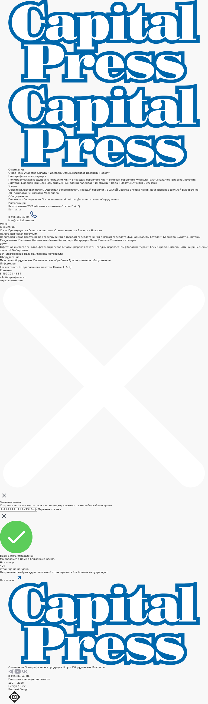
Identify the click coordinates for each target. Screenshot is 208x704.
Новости (104, 172)
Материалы (51, 192)
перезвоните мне (11, 280)
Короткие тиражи (137, 246)
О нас (12, 172)
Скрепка (124, 189)
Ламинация (148, 189)
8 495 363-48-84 (19, 216)
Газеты (153, 179)
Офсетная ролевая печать (62, 189)
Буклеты (190, 179)
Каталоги (164, 179)
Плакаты (125, 182)
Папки (115, 182)
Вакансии (92, 172)
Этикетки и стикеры (144, 182)
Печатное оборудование (24, 199)
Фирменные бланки (66, 182)
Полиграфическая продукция (27, 176)
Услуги (12, 186)
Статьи (66, 206)
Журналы (142, 179)
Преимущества (26, 172)
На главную (7, 562)
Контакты (14, 209)
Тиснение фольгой (169, 189)
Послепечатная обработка (59, 199)
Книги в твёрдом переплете (82, 179)
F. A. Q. (76, 206)
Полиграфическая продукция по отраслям (35, 179)
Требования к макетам (46, 206)
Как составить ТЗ (19, 206)
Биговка (135, 189)
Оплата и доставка (49, 172)
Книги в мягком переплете (118, 179)
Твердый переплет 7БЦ (95, 189)
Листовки (14, 182)
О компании (16, 169)
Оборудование (18, 196)
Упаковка (37, 192)
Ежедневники (30, 182)
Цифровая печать (83, 246)
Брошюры (177, 179)
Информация (16, 202)
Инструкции (102, 182)
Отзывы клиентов (74, 172)
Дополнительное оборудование (98, 199)
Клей (114, 189)
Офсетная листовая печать (26, 189)
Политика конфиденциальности (29, 679)
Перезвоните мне (49, 509)
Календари (87, 182)
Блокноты (46, 182)
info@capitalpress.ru (21, 220)
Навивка (29, 253)
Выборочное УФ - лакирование (14, 252)
